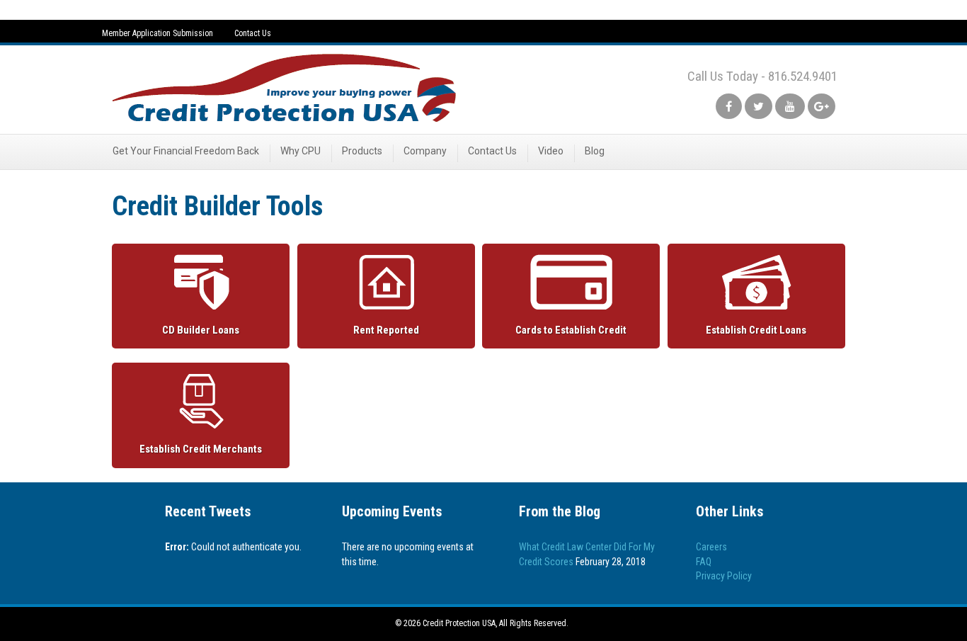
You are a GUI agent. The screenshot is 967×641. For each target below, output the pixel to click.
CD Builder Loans (200, 330)
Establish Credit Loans (756, 330)
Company (425, 151)
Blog (595, 151)
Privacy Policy (724, 576)
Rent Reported (386, 330)
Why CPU (300, 151)
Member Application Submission (157, 33)
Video (550, 151)
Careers (711, 546)
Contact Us (252, 33)
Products (362, 151)
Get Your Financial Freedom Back (186, 151)
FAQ (703, 561)
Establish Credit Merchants (200, 449)
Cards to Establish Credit (570, 330)
